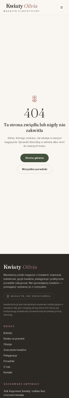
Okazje (8, 344)
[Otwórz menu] (61, 7)
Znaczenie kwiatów (15, 349)
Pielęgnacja (10, 355)
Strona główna (34, 157)
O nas (7, 366)
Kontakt (8, 372)
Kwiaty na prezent (14, 338)
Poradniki (9, 361)
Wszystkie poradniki (34, 169)
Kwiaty (20, 267)
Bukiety (8, 332)
